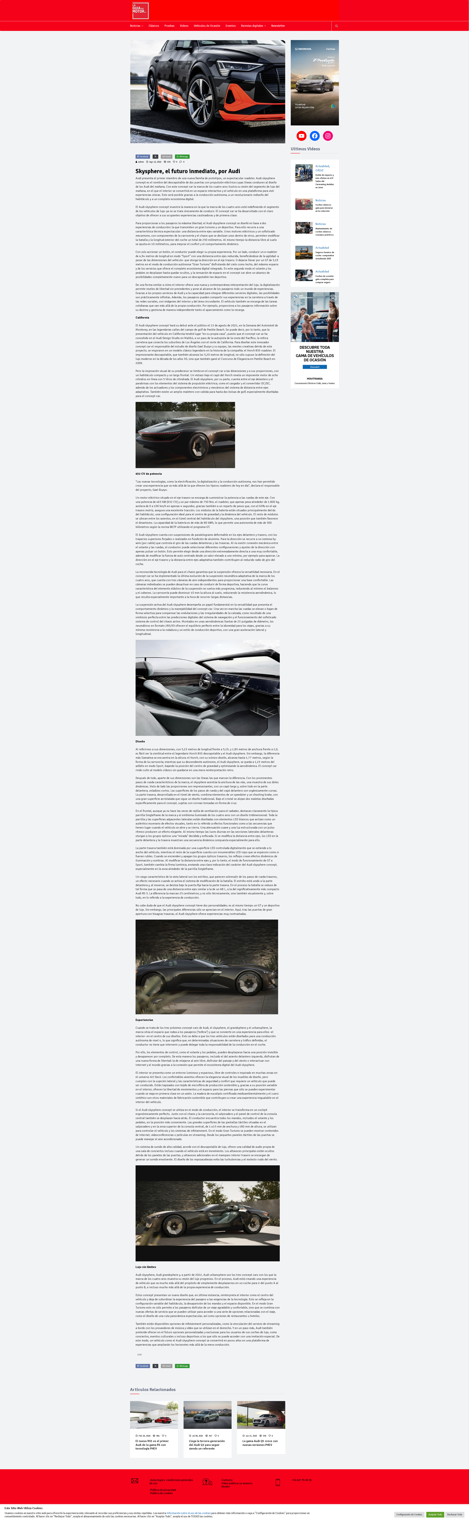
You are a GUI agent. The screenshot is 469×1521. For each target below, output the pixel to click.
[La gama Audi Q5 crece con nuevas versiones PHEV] (261, 1415)
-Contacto (226, 1480)
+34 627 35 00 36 (302, 1480)
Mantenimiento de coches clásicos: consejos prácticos (324, 231)
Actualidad (322, 166)
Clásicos (154, 26)
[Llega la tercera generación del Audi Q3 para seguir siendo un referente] (208, 1415)
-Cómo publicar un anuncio (236, 1483)
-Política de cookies (161, 1493)
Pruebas (169, 26)
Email (168, 156)
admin (141, 162)
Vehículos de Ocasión (207, 26)
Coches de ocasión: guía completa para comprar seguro (324, 279)
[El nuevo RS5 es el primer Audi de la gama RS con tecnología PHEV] (154, 1415)
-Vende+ (225, 1486)
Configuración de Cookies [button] (409, 1514)
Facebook (144, 156)
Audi (139, 1355)
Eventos (231, 26)
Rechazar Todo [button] (454, 1514)
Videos (184, 26)
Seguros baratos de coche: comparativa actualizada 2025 (324, 255)
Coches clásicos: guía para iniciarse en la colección (324, 208)
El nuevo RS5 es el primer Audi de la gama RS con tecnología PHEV (152, 1445)
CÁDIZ (319, 170)
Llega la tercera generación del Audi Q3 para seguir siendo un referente (207, 1445)
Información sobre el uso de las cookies (189, 1513)
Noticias (135, 26)
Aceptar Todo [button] (435, 1514)
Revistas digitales (252, 26)
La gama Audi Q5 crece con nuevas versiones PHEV (260, 1443)
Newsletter (278, 26)
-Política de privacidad (162, 1490)
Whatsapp (184, 156)
